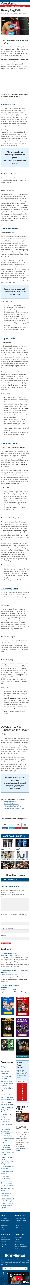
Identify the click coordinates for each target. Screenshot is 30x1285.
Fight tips (17, 1249)
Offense (17, 1239)
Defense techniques (20, 1220)
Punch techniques (20, 1218)
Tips (2, 1227)
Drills (16, 1227)
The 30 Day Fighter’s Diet (22, 859)
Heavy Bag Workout (10, 802)
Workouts (3, 1244)
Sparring (3, 1242)
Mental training (5, 1239)
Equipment (4, 1223)
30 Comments (23, 13)
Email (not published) (7, 928)
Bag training (4, 1237)
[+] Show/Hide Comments (15, 875)
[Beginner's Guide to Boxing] (22, 1114)
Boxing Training (14, 15)
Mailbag (3, 1230)
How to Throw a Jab (7, 1107)
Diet (2, 1246)
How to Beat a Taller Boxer (22, 870)
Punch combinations (21, 1246)
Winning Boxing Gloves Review (21, 848)
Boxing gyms (4, 1225)
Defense (17, 1242)
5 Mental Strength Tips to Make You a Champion (7, 1083)
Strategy (19, 1234)
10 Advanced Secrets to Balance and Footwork (7, 1141)
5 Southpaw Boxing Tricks (7, 859)
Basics (4, 1215)
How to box (4, 1218)
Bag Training (5, 15)
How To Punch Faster (7, 1186)
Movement (18, 1223)
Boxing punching (6, 1220)
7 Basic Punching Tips (7, 1198)
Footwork (17, 1225)
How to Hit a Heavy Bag (11, 804)
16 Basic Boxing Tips (7, 1201)
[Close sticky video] (28, 1271)
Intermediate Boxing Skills (7, 870)
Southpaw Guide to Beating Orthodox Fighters (7, 1206)
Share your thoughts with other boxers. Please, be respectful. (13, 891)
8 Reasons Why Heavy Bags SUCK (14, 808)
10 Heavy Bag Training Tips (12, 806)
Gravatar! (4, 897)
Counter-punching (20, 1244)
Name (3, 921)
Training (5, 1234)
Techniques (20, 1215)
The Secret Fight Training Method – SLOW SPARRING (6, 1147)
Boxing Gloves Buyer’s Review (6, 848)
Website (3, 936)
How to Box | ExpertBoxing (9, 3)
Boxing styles (18, 1237)
